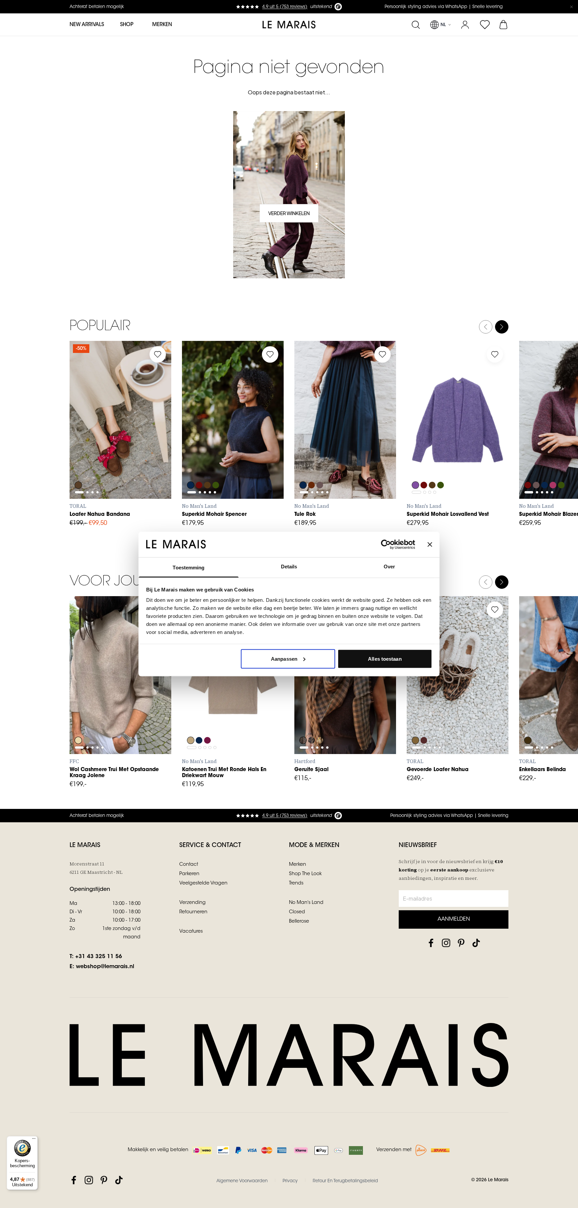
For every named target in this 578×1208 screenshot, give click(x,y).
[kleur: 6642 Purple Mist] (415, 467)
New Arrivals (87, 24)
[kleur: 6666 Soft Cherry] (554, 467)
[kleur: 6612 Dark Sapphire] (190, 467)
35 (81, 439)
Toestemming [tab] (188, 567)
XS (194, 453)
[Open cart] (504, 24)
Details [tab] (289, 566)
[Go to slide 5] (215, 437)
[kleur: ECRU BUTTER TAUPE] (320, 722)
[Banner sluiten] (429, 544)
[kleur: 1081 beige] (78, 722)
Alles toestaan (384, 658)
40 (155, 439)
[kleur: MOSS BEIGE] (303, 722)
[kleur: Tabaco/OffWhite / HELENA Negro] (415, 722)
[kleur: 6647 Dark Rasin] (208, 722)
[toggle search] (415, 24)
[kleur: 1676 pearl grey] (87, 722)
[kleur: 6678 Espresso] (208, 467)
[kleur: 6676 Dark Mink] (320, 467)
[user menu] (465, 24)
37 (111, 439)
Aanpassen (284, 658)
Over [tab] (389, 566)
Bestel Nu (345, 739)
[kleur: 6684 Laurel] (216, 467)
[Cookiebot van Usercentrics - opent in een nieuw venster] (386, 544)
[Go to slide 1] (79, 422)
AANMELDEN (454, 919)
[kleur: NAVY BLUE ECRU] (311, 722)
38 (125, 439)
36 (96, 439)
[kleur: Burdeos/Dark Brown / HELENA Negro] (424, 722)
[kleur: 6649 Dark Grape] (311, 467)
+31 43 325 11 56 (98, 956)
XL (252, 453)
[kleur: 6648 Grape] (199, 467)
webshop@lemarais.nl (105, 966)
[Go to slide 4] (97, 422)
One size (313, 709)
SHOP (126, 24)
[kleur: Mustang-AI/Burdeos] (78, 467)
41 (81, 453)
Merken (162, 24)
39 (140, 439)
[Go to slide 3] (92, 422)
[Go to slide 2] (87, 422)
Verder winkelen (289, 213)
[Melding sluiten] (571, 6)
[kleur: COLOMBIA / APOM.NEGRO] (527, 722)
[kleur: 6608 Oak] (190, 722)
